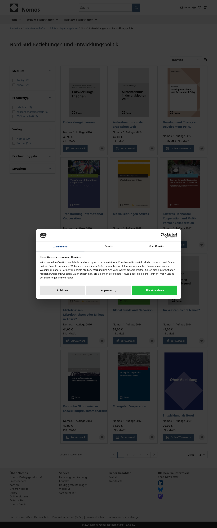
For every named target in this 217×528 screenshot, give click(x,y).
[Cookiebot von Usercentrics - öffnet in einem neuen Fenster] (163, 235)
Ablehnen (62, 290)
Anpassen (106, 290)
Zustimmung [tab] (60, 246)
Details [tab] (108, 246)
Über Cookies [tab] (156, 246)
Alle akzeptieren (155, 290)
